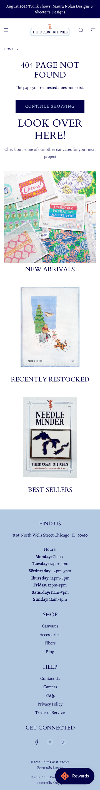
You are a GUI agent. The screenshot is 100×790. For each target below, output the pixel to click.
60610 (83, 535)
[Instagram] (50, 742)
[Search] (81, 30)
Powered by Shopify (50, 767)
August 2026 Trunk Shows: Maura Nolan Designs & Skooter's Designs (50, 9)
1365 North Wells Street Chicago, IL (43, 535)
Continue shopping (50, 106)
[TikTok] (63, 742)
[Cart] (93, 30)
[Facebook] (37, 742)
